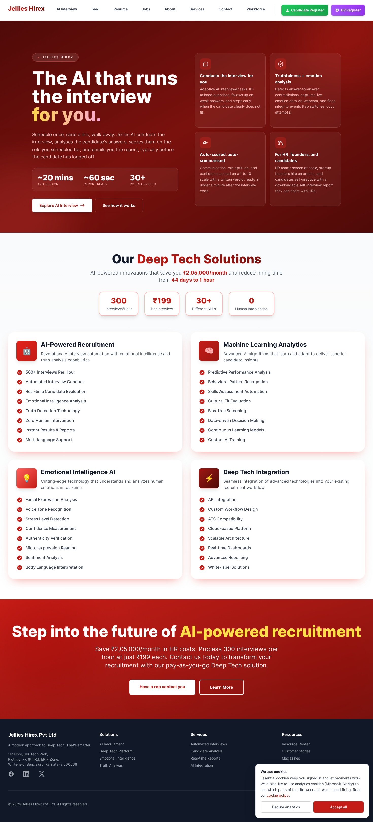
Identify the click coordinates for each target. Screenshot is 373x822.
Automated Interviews (209, 744)
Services (197, 9)
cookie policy (278, 795)
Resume (121, 9)
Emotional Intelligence (117, 758)
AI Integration (202, 765)
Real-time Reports (205, 758)
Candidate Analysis (206, 751)
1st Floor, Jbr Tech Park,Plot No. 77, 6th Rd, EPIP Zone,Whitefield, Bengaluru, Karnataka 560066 (42, 759)
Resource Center (296, 744)
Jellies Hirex (26, 8)
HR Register (351, 10)
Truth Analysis (111, 765)
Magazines (291, 758)
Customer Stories (296, 751)
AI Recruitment (111, 744)
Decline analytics (286, 807)
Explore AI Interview (58, 205)
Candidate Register (307, 10)
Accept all (338, 807)
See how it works (119, 205)
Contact (225, 9)
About (170, 9)
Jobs (146, 9)
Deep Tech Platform (115, 751)
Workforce (256, 9)
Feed (95, 9)
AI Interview (67, 9)
